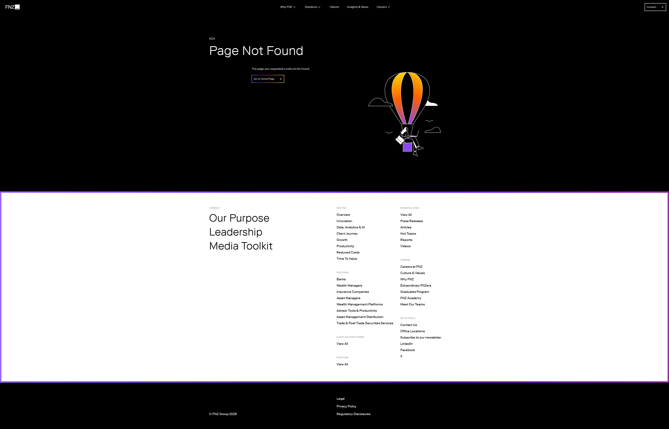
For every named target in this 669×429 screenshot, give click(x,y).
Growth (342, 240)
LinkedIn (406, 344)
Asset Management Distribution (360, 317)
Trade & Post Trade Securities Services (365, 323)
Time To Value (347, 259)
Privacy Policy (346, 406)
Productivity (345, 246)
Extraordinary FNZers (415, 285)
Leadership (235, 232)
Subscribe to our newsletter (420, 337)
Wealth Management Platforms (360, 304)
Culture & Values (412, 273)
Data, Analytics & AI (351, 227)
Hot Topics (408, 234)
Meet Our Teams (412, 304)
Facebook (407, 350)
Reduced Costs (348, 252)
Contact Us (408, 325)
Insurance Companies (353, 292)
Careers (382, 7)
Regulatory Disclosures (353, 414)
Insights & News (357, 7)
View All (342, 344)
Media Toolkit (241, 246)
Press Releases (411, 221)
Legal (341, 399)
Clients (334, 7)
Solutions (311, 7)
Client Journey (347, 234)
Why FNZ (286, 7)
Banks (341, 279)
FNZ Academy (410, 298)
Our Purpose (239, 218)
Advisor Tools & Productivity (357, 311)
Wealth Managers (349, 285)
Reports (406, 240)
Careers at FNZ (411, 267)
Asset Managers (348, 298)
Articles (405, 227)
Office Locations (412, 331)
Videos (405, 246)
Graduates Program (414, 292)
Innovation (344, 221)
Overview (343, 215)
